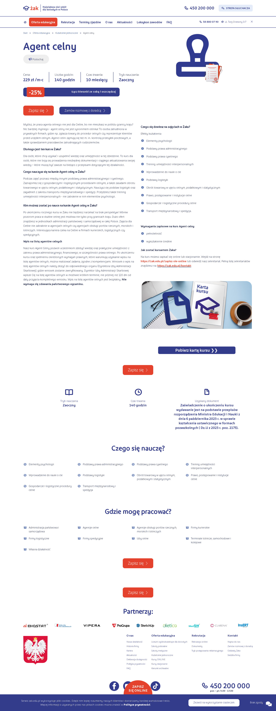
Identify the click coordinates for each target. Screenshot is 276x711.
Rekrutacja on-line (199, 641)
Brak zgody (256, 702)
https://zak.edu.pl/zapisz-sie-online (163, 261)
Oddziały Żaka (234, 650)
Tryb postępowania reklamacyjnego (207, 650)
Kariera (129, 650)
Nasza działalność (134, 641)
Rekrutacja (68, 22)
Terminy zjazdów (90, 22)
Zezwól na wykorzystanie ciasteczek (213, 702)
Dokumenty (197, 646)
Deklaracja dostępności (136, 659)
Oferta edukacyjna (43, 22)
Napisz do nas (234, 641)
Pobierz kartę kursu (192, 350)
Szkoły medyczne (159, 650)
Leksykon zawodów (149, 22)
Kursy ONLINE (158, 659)
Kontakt (233, 635)
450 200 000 (202, 7)
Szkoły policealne (159, 646)
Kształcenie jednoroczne (66, 32)
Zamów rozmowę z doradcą (240, 646)
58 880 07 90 (210, 21)
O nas (109, 22)
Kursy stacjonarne (159, 663)
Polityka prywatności (135, 663)
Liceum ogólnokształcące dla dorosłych (169, 641)
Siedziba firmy (234, 655)
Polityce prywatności (137, 704)
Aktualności (124, 22)
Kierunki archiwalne (159, 668)
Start (25, 32)
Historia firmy (132, 646)
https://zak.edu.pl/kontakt (174, 265)
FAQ (169, 22)
